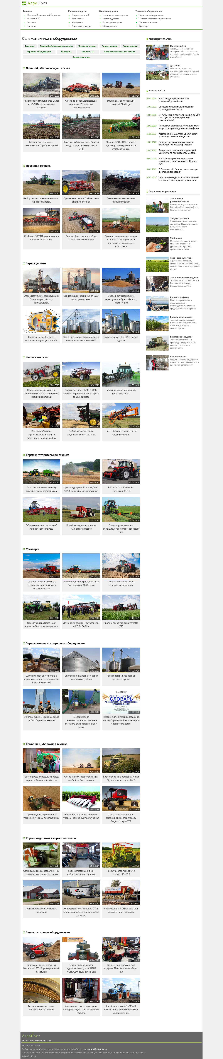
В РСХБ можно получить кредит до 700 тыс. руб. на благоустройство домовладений (179, 117)
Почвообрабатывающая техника (155, 18)
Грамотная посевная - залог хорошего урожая (120, 200)
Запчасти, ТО (87, 52)
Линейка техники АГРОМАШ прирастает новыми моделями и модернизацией (121, 1009)
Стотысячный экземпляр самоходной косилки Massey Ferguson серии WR (121, 818)
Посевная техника (148, 22)
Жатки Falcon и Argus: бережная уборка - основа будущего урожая (81, 816)
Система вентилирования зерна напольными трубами (81, 677)
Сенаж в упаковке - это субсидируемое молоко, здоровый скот (121, 528)
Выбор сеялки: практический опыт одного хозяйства (41, 200)
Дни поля (31, 26)
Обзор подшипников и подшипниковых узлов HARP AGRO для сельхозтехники (81, 968)
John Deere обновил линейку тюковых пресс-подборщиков (41, 489)
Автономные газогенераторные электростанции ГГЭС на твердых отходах (81, 1009)
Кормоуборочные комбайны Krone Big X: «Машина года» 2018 (121, 778)
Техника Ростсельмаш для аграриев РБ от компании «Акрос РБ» (121, 968)
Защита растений (80, 15)
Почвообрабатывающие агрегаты (56, 46)
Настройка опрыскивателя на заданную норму (121, 433)
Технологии (77, 18)
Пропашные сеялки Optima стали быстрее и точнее (81, 200)
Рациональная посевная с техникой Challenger (121, 102)
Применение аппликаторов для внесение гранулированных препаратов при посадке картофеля (121, 241)
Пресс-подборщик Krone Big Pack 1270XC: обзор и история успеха (81, 489)
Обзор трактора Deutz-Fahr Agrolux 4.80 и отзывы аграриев (41, 625)
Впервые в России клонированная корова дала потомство (176, 108)
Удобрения (77, 22)
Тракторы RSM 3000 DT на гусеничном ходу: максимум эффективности (41, 585)
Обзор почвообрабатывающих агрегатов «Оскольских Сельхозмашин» (81, 104)
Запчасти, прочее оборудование (48, 932)
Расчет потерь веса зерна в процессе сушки (120, 677)
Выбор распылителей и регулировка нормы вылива (81, 433)
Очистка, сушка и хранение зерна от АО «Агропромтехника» (41, 719)
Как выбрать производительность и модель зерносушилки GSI (81, 339)
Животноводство (108, 11)
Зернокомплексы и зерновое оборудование (55, 643)
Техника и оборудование (148, 11)
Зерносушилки (130, 46)
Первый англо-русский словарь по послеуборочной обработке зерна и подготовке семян (121, 720)
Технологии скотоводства (115, 15)
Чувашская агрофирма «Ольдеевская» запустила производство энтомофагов (179, 127)
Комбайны (66, 52)
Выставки (31, 22)
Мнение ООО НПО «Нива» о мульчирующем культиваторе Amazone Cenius (120, 145)
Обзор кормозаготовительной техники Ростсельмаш (41, 527)
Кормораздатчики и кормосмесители (51, 838)
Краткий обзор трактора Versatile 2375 (121, 625)
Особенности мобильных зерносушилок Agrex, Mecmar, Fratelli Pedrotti (121, 299)
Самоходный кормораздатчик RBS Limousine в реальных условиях (41, 873)
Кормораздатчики (81, 57)
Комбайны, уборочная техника (47, 744)
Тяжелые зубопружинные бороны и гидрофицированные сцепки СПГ (81, 145)
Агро (37, 3)
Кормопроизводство (112, 22)
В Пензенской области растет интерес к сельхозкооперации (179, 170)
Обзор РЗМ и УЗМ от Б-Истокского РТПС (120, 489)
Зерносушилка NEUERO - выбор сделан (121, 339)
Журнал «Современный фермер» (44, 15)
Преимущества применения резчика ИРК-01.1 (120, 873)
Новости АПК (33, 18)
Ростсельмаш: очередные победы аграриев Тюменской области (41, 778)
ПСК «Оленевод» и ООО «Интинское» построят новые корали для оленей (179, 178)
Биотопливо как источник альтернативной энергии (41, 1008)
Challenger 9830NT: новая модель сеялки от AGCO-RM (41, 238)
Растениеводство (77, 11)
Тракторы (143, 26)
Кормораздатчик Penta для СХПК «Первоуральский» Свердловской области (81, 912)
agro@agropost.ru (98, 1049)
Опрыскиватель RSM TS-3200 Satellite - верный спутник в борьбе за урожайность (81, 393)
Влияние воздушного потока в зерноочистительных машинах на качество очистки (41, 679)
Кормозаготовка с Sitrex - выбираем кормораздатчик (81, 873)
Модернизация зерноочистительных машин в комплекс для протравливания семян (81, 722)
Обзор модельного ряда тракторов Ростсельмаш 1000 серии (81, 583)
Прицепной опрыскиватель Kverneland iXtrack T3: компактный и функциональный (41, 393)
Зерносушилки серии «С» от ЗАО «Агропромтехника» (81, 298)
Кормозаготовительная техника (119, 52)
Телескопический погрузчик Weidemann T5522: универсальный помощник (41, 968)
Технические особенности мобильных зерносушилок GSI (41, 339)
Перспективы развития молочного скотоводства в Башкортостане (176, 143)
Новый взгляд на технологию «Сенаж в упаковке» (81, 527)
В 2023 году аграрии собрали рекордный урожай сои (174, 99)
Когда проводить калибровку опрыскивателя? (121, 392)
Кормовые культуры (81, 26)
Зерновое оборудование (151, 15)
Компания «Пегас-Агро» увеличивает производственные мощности (178, 135)
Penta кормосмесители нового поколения (41, 910)
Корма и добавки (111, 18)
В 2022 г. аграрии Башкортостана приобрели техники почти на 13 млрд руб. (178, 161)
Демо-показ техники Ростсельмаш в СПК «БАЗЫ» (81, 625)
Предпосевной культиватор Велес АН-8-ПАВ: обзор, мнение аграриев (41, 104)
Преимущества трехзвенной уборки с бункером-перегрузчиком (41, 816)
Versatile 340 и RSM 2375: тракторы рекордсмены (121, 583)
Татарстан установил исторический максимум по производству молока (177, 151)
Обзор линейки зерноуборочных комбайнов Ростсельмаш (81, 778)
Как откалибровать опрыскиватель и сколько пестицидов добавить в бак (41, 434)
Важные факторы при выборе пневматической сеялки (81, 238)
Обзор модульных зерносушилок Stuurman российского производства (41, 299)
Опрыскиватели (109, 46)
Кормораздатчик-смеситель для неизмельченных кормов (121, 910)
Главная (27, 11)
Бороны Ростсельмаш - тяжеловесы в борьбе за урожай (41, 144)
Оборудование (110, 26)
